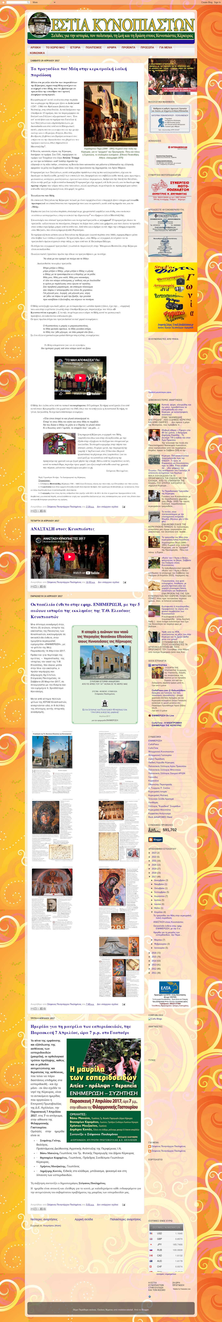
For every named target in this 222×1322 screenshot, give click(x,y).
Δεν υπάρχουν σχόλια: (108, 507)
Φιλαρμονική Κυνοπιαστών (161, 752)
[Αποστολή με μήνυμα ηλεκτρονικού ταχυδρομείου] (32, 511)
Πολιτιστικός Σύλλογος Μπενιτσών (164, 770)
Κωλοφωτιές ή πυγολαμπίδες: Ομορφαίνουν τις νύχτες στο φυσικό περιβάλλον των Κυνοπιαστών (176, 610)
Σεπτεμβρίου (160, 892)
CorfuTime (153, 748)
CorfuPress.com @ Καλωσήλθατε (168, 690)
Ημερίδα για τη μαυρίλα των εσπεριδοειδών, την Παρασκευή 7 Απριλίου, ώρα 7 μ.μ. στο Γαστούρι (81, 1029)
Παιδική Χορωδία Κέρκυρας (161, 762)
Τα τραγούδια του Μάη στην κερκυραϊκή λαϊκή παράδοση (175, 538)
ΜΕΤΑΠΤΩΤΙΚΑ (159, 665)
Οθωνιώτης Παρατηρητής (160, 784)
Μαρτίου (158, 940)
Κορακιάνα (153, 781)
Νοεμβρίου (159, 884)
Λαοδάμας (153, 802)
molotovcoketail (125, 1310)
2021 (154, 861)
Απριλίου (158, 912)
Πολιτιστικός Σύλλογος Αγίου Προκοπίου (167, 766)
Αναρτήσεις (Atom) (52, 1226)
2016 (154, 953)
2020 (154, 865)
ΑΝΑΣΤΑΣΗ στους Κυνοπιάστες (63, 529)
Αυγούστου (159, 896)
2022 (154, 857)
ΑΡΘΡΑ (111, 47)
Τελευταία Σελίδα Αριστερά (161, 799)
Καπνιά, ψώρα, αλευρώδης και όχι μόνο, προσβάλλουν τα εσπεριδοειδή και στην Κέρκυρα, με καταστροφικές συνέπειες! (176, 410)
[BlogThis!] (35, 511)
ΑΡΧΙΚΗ (36, 47)
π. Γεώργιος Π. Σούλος (159, 788)
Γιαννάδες (153, 777)
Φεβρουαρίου (160, 944)
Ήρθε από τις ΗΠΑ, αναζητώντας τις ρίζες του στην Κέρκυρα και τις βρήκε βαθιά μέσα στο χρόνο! (176, 635)
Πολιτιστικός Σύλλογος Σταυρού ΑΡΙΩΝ (166, 773)
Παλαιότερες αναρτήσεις (125, 1219)
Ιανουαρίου (159, 948)
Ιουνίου (158, 904)
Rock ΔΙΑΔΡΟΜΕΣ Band (160, 817)
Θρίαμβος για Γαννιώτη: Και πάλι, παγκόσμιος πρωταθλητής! (166, 694)
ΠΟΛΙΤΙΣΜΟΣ (94, 47)
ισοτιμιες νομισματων (166, 1274)
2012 (154, 969)
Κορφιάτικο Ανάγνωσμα (159, 813)
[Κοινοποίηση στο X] (38, 511)
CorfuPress (153, 744)
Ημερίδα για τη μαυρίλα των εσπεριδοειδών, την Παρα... (167, 933)
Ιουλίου (158, 900)
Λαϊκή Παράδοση (156, 759)
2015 (154, 957)
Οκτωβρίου (159, 888)
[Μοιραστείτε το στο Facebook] (41, 511)
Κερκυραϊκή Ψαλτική (158, 795)
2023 (154, 853)
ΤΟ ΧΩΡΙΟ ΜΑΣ (55, 47)
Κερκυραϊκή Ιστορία (157, 792)
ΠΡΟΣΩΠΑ (147, 47)
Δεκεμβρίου (160, 880)
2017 (154, 877)
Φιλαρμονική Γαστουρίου (160, 755)
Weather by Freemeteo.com (181, 1289)
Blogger (145, 1310)
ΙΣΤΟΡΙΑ (75, 47)
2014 (154, 961)
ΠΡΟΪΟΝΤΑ (128, 47)
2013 (154, 965)
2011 (154, 973)
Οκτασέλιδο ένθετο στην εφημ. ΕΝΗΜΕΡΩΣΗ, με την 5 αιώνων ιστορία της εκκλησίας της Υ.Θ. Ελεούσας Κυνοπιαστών (85, 610)
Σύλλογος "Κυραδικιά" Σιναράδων (164, 806)
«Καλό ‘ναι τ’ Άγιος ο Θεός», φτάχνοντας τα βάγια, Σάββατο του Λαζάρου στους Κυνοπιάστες (176, 561)
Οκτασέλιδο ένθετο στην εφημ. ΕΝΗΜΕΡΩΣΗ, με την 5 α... (167, 927)
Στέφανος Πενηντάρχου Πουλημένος (169, 1146)
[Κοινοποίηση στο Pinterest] (44, 511)
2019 (154, 869)
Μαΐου (157, 908)
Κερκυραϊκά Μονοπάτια (159, 810)
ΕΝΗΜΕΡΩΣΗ (155, 741)
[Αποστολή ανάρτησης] (123, 507)
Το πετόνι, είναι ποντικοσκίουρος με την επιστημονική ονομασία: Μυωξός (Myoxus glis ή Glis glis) (175, 517)
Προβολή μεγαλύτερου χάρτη (159, 392)
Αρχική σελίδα (84, 1219)
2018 (154, 873)
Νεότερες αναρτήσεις (44, 1219)
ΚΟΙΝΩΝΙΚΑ (37, 53)
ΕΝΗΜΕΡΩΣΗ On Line (163, 716)
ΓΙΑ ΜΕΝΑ (165, 47)
